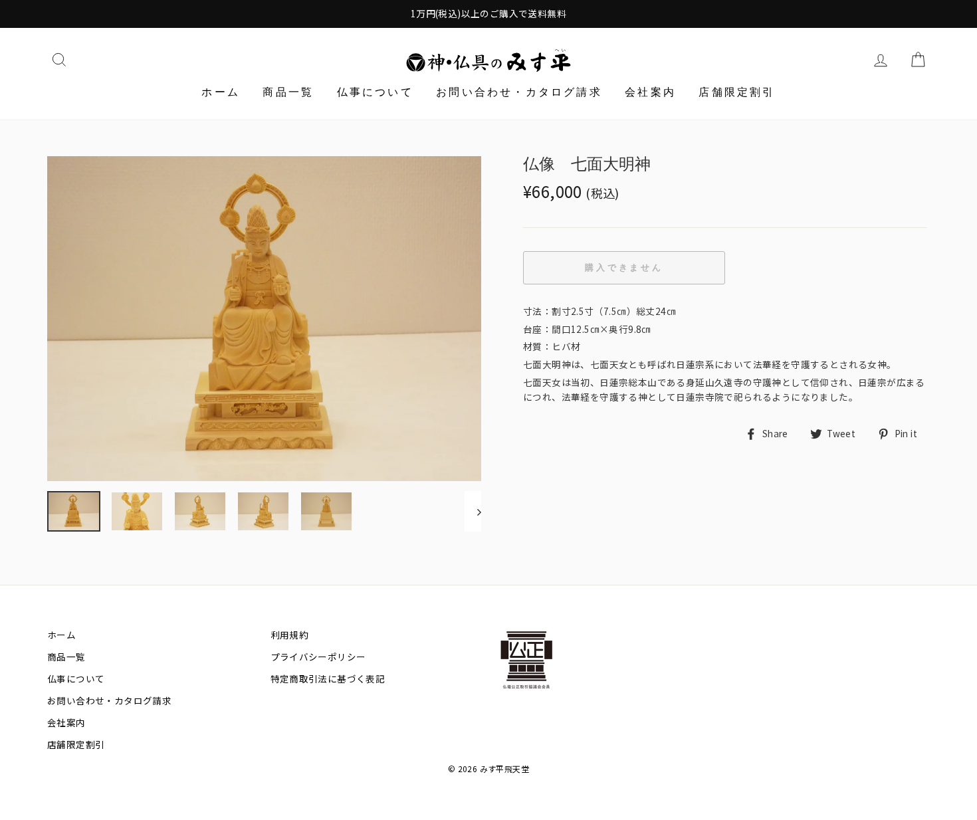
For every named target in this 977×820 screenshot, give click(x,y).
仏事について (375, 92)
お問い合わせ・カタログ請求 (519, 92)
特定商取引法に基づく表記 (328, 678)
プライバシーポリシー (318, 656)
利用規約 (290, 634)
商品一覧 (288, 92)
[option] (488, 14)
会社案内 (650, 92)
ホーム (220, 92)
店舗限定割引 (737, 92)
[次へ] (473, 511)
